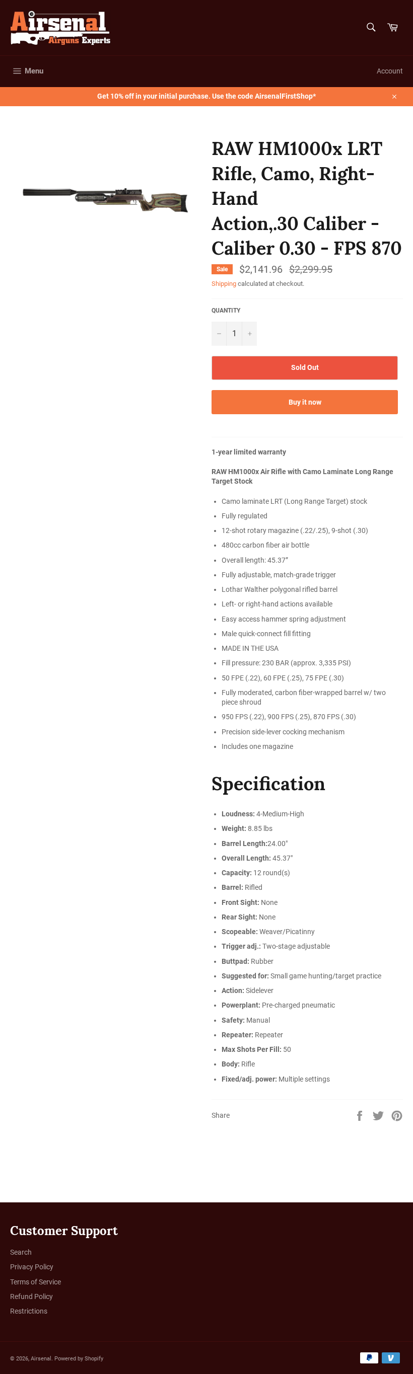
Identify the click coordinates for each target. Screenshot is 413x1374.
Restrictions (28, 1311)
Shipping (224, 283)
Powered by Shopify (78, 1358)
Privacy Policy (31, 1267)
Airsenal (41, 1358)
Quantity (226, 310)
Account (390, 71)
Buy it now (305, 402)
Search (21, 1252)
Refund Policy (31, 1296)
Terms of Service (35, 1282)
